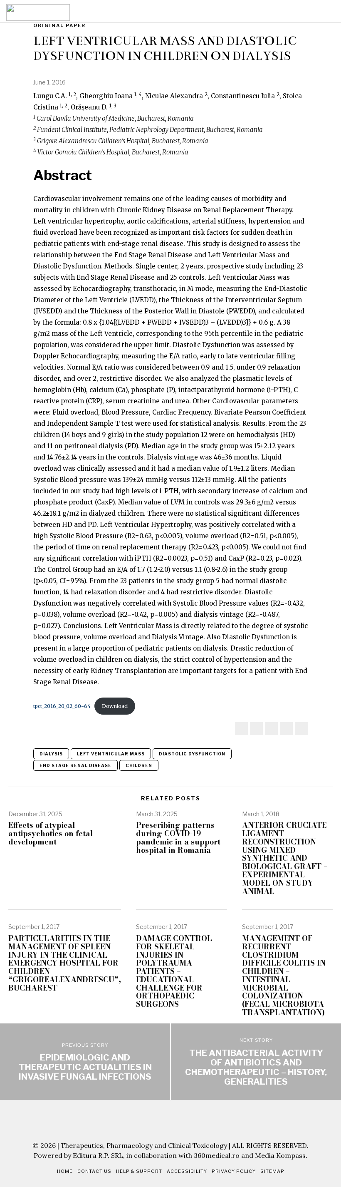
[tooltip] (241, 728)
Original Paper (59, 25)
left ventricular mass (111, 753)
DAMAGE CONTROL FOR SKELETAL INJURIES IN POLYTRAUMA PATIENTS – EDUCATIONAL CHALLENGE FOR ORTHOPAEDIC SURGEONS (174, 971)
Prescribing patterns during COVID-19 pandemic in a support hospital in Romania (178, 837)
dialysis (51, 753)
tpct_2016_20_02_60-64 (62, 706)
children (139, 765)
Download (115, 706)
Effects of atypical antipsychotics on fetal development (50, 833)
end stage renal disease (75, 765)
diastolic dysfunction (192, 753)
